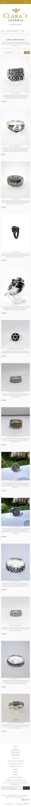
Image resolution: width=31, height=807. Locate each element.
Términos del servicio (15, 755)
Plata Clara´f (11, 804)
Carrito (28, 1)
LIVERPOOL (15, 769)
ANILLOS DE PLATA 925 (12, 31)
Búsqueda (15, 748)
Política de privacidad (15, 750)
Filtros (27, 52)
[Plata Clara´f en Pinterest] (25, 800)
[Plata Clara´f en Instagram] (28, 800)
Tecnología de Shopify (20, 804)
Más (4, 2)
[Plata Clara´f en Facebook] (23, 800)
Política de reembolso (15, 752)
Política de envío (15, 754)
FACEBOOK (15, 774)
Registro (26, 788)
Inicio (2, 31)
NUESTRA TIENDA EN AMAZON (15, 777)
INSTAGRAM (15, 772)
